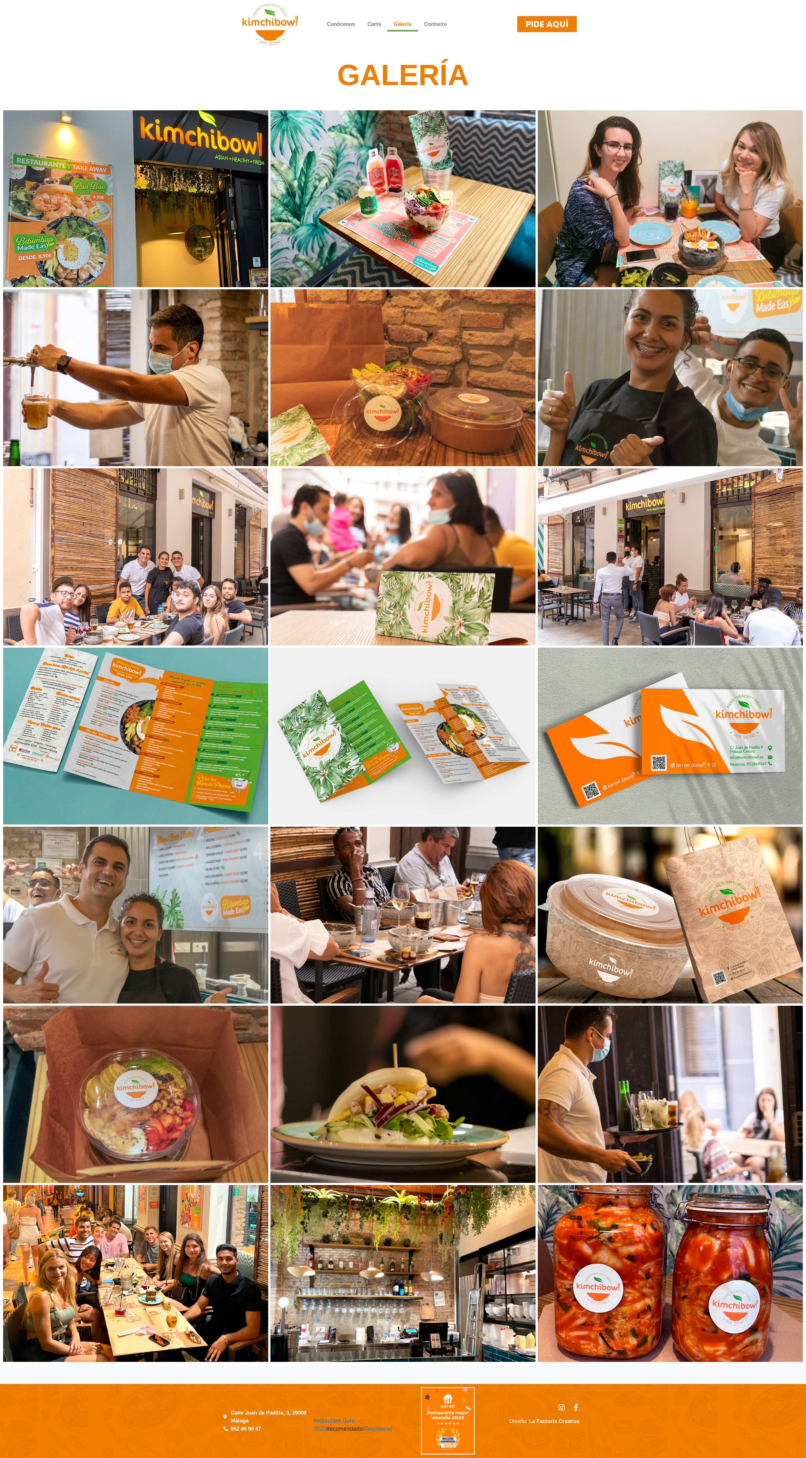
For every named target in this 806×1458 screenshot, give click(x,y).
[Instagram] (561, 1407)
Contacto (435, 24)
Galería (403, 24)
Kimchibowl (377, 1429)
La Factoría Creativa (554, 1421)
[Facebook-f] (575, 1407)
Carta (374, 24)
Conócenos (341, 24)
